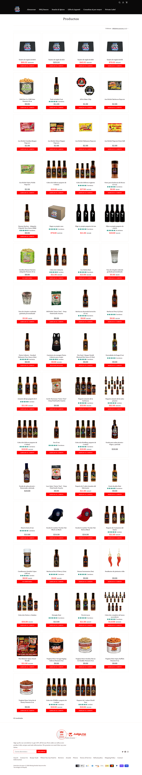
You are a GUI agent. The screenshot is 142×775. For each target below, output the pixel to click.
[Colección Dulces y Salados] (27, 602)
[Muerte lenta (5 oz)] (27, 514)
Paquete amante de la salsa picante (115, 400)
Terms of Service (85, 758)
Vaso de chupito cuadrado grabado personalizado (27, 312)
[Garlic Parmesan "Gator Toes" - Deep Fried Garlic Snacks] (56, 385)
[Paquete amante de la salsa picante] (114, 385)
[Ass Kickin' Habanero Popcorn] (85, 128)
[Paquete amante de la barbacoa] (85, 385)
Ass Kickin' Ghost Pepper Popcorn (56, 142)
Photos (75, 758)
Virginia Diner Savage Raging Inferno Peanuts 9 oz (56, 660)
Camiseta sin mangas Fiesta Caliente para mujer (56, 356)
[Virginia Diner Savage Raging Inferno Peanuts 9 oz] (56, 645)
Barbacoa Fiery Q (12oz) (115, 311)
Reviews (61, 758)
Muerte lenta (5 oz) (27, 528)
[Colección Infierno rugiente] (85, 169)
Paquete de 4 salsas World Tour (85, 701)
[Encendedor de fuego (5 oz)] (114, 342)
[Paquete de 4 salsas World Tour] (85, 687)
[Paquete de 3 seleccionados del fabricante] (85, 473)
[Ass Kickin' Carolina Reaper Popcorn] (27, 128)
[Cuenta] (123, 2)
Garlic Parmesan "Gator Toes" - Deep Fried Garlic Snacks (56, 400)
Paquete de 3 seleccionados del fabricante (85, 487)
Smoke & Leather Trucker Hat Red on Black (85, 529)
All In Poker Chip (85, 99)
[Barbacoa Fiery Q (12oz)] (114, 298)
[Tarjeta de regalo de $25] (56, 46)
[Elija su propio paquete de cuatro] (114, 213)
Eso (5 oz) (56, 442)
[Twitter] (122, 752)
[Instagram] (128, 752)
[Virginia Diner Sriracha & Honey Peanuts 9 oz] (27, 687)
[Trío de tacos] (85, 602)
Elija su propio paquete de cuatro (115, 227)
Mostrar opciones (56, 365)
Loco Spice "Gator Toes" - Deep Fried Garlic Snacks (56, 487)
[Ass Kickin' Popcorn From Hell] (114, 128)
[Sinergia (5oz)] (56, 602)
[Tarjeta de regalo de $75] (114, 46)
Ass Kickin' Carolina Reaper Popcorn (27, 142)
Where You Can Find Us (48, 758)
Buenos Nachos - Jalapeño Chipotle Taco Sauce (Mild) (27, 227)
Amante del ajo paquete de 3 (27, 399)
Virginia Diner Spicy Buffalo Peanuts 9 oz (114, 660)
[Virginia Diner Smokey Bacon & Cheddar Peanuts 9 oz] (85, 645)
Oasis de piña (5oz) (114, 486)
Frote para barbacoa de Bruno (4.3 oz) (115, 183)
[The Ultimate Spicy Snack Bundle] (27, 645)
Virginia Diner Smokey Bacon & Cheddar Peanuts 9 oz (85, 660)
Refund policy (98, 758)
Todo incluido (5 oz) (56, 99)
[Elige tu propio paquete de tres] (85, 213)
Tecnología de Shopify (20, 767)
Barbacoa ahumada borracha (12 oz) (86, 312)
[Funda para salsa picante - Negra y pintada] (114, 429)
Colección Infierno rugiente (85, 182)
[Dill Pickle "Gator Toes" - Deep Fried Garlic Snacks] (56, 298)
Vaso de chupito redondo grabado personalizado (114, 271)
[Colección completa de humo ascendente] (114, 602)
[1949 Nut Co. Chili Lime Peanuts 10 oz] (27, 86)
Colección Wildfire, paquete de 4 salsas (56, 701)
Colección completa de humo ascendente (114, 616)
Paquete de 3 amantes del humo (114, 529)
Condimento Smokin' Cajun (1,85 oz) (27, 572)
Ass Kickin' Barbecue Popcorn (115, 99)
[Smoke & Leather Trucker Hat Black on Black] (56, 514)
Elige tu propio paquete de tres (85, 226)
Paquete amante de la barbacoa (85, 400)
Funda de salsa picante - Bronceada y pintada (27, 487)
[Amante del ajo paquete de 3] (27, 385)
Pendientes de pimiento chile (114, 571)
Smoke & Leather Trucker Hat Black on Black (56, 529)
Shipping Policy (110, 758)
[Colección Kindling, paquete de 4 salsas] (85, 429)
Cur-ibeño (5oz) (85, 270)
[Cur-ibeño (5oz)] (85, 256)
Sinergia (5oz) (56, 615)
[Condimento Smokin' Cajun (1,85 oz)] (27, 558)
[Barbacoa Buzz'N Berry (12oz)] (56, 558)
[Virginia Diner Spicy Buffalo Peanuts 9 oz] (114, 645)
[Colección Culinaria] (56, 256)
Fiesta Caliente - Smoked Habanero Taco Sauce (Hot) (27, 356)
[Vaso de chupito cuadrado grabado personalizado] (27, 298)
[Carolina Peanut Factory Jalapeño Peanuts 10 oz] (27, 256)
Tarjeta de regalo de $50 (85, 59)
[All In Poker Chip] (85, 86)
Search (15, 758)
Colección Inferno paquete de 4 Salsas (56, 183)
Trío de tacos (85, 615)
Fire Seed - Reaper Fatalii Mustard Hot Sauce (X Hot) (85, 356)
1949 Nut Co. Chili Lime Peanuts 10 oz (27, 100)
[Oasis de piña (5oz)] (114, 473)
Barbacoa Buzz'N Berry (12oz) (56, 571)
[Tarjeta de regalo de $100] (27, 46)
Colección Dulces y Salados (27, 615)
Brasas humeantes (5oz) (85, 571)
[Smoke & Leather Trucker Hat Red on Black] (85, 514)
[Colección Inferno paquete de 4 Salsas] (56, 169)
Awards (68, 758)
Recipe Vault (34, 758)
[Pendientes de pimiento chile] (114, 558)
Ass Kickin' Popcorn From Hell (115, 141)
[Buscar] (119, 2)
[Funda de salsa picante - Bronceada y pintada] (27, 473)
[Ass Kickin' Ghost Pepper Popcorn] (56, 128)
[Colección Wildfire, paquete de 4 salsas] (56, 687)
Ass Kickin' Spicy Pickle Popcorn (27, 183)
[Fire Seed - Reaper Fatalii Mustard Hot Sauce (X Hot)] (85, 342)
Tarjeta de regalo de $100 (27, 59)
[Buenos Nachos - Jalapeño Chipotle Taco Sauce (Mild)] (27, 213)
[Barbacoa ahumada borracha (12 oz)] (85, 298)
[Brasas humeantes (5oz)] (85, 558)
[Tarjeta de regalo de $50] (85, 46)
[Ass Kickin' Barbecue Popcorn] (114, 86)
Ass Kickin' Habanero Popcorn (85, 141)
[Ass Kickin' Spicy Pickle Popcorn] (27, 169)
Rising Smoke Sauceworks (38, 765)
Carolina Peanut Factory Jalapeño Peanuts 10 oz (27, 271)
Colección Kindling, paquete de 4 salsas (85, 443)
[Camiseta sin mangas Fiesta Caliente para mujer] (56, 342)
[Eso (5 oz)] (56, 429)
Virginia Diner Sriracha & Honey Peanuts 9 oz (27, 701)
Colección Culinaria (56, 270)
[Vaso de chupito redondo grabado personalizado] (114, 256)
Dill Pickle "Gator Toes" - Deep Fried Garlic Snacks (56, 312)
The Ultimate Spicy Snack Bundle (27, 660)
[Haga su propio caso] (56, 213)
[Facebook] (125, 752)
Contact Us (24, 758)
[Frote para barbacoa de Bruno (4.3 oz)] (114, 169)
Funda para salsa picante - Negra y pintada (115, 443)
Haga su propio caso (56, 226)
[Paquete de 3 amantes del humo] (114, 514)
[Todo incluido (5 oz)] (56, 86)
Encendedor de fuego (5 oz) (115, 355)
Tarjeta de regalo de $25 (56, 59)
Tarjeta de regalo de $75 (115, 59)
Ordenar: (108, 28)
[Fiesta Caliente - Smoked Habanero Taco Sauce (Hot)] (27, 342)
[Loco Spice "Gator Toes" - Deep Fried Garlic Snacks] (56, 473)
